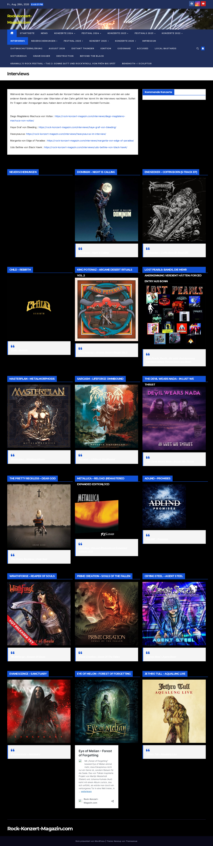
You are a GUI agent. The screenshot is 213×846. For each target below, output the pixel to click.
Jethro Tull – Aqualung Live (161, 754)
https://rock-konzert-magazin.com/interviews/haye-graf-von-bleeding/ (77, 127)
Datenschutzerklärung (26, 48)
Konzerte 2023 (117, 33)
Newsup (117, 841)
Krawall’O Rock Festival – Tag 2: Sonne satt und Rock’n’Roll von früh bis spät (63, 63)
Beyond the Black (92, 56)
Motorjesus (18, 56)
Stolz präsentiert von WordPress (90, 841)
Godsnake (124, 48)
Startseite (27, 33)
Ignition (105, 48)
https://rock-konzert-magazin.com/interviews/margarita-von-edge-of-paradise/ (90, 140)
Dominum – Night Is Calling (94, 252)
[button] (197, 48)
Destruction (65, 56)
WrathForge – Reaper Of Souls (28, 656)
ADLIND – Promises (157, 539)
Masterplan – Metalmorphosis (28, 459)
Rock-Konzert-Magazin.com (40, 829)
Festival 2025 (73, 41)
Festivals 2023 (144, 33)
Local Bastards (165, 48)
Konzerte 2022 (171, 33)
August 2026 (57, 48)
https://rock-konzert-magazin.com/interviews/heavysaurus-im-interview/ (66, 133)
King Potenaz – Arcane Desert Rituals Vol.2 (103, 352)
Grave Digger (41, 56)
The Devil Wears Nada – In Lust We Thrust (170, 461)
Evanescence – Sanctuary (25, 754)
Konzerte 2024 (64, 33)
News (44, 33)
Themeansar (131, 841)
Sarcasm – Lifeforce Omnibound (97, 459)
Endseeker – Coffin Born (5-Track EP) (167, 252)
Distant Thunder (82, 48)
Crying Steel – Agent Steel (161, 656)
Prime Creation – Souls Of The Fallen (99, 656)
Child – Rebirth (19, 350)
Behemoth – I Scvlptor (137, 63)
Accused (142, 48)
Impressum (149, 41)
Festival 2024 (91, 33)
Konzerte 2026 (125, 41)
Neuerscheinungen (43, 41)
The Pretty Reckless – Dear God (29, 559)
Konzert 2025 (98, 41)
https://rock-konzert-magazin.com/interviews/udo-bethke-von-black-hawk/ (85, 147)
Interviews (17, 41)
